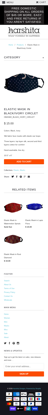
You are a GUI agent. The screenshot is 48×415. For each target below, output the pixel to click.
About (6, 337)
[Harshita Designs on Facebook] (9, 343)
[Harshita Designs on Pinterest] (14, 343)
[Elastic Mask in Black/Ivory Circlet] (24, 83)
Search (6, 281)
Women (7, 318)
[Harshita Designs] (24, 32)
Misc (6, 330)
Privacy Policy (9, 292)
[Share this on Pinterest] (20, 177)
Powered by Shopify (33, 389)
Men (5, 322)
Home (6, 314)
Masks (22, 170)
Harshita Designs (19, 389)
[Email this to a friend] (28, 177)
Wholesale (8, 300)
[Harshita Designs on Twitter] (5, 343)
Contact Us (8, 296)
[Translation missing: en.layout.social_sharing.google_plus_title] (24, 177)
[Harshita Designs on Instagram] (18, 343)
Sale (5, 333)
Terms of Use (9, 288)
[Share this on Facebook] (16, 177)
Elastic (16, 170)
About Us (7, 285)
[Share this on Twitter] (12, 176)
